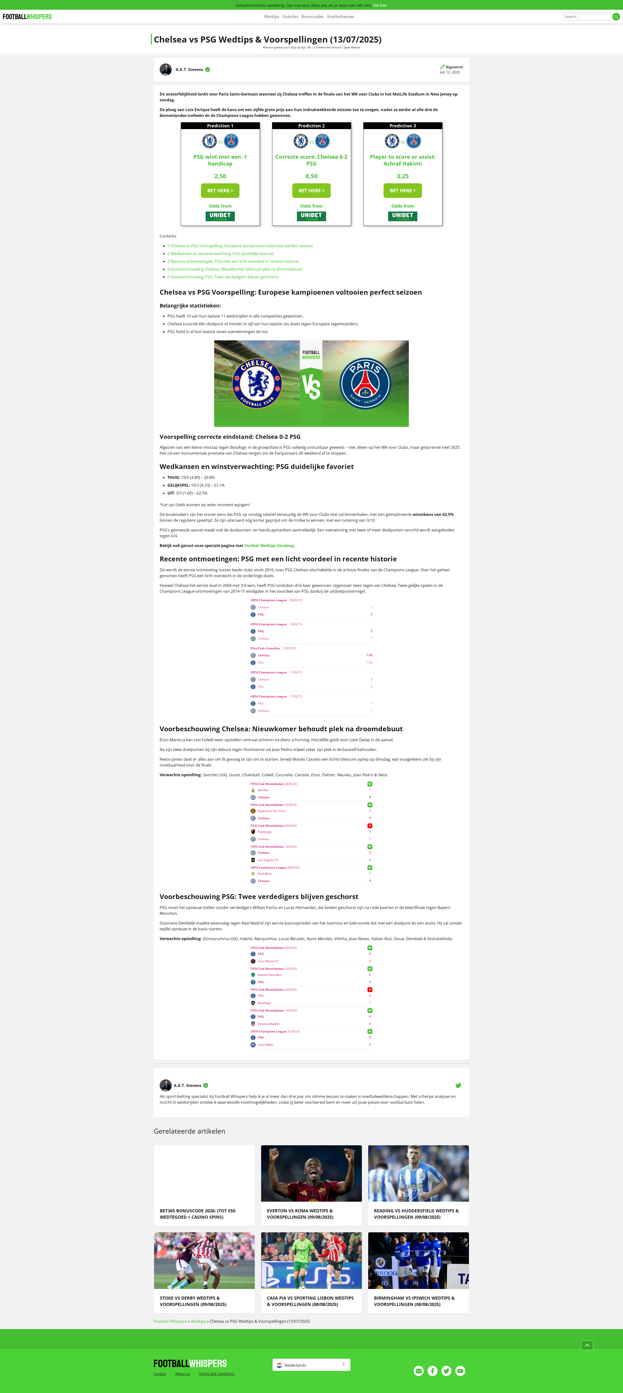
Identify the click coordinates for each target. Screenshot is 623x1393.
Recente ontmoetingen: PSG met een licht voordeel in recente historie (233, 261)
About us (182, 1373)
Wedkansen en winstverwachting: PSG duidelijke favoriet (220, 253)
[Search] (616, 16)
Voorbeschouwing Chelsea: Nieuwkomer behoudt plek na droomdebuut (234, 269)
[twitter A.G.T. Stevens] (458, 1085)
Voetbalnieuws (340, 16)
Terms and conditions (216, 1373)
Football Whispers (170, 1321)
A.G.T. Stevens (189, 69)
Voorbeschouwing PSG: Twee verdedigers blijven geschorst (223, 277)
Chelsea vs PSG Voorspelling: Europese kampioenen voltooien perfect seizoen (240, 245)
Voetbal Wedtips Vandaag (269, 545)
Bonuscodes (312, 16)
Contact (160, 1373)
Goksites (290, 16)
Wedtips (271, 16)
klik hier (380, 5)
